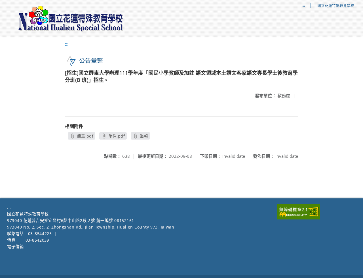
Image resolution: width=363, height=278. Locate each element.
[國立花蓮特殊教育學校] (71, 19)
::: (303, 5)
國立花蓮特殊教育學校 (335, 5)
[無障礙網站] (298, 218)
